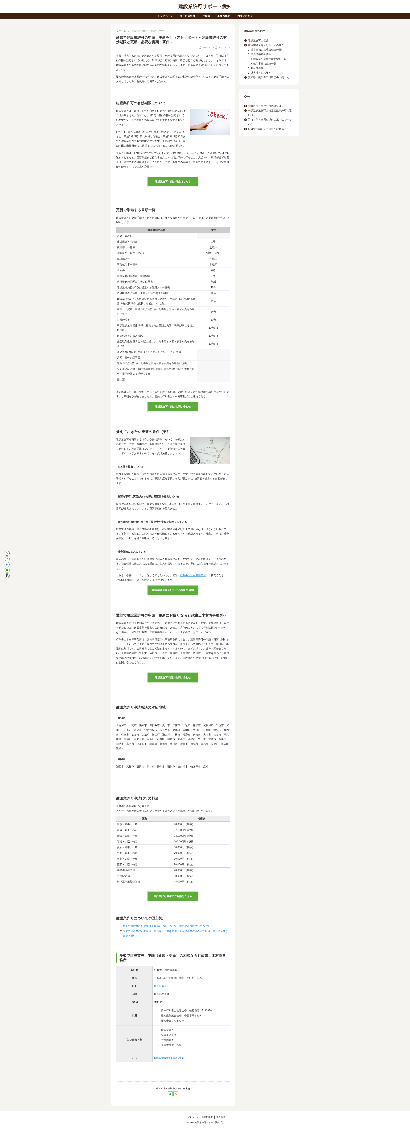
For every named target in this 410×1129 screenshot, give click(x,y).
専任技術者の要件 (261, 54)
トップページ (191, 1117)
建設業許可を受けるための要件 (266, 45)
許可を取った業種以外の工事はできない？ (270, 122)
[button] (7, 575)
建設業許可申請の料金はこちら (173, 181)
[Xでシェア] (7, 553)
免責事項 (220, 1117)
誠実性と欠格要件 (261, 72)
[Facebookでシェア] (7, 558)
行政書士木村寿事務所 (193, 575)
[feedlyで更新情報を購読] (170, 1093)
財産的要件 (257, 68)
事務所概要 (207, 1117)
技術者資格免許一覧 (264, 63)
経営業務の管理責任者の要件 (267, 49)
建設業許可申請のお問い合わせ (173, 406)
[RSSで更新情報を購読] (175, 1093)
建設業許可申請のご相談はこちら (173, 896)
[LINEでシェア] (7, 570)
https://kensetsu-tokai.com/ (169, 1058)
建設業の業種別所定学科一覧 (270, 59)
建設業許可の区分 (258, 40)
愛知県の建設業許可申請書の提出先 (268, 77)
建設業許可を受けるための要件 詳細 (173, 590)
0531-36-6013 (162, 986)
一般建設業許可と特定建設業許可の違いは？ (270, 113)
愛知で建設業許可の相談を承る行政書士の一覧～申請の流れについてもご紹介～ (169, 926)
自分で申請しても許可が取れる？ (267, 129)
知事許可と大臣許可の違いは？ (266, 106)
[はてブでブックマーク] (7, 564)
